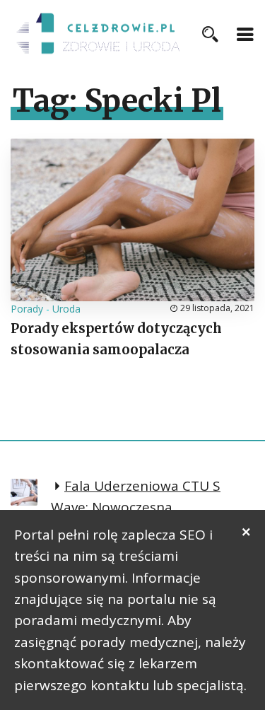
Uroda (66, 308)
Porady (27, 308)
